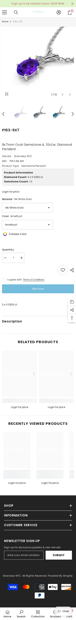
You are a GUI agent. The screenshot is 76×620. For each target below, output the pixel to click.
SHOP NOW (57, 3)
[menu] (4, 12)
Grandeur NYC (23, 156)
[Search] (16, 12)
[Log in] (58, 12)
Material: (17, 199)
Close (72, 3)
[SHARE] (71, 270)
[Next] (70, 94)
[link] (19, 400)
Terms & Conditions (33, 279)
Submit (59, 555)
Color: (12, 216)
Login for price (10, 191)
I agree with (14, 279)
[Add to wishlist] (63, 270)
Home (5, 21)
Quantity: (8, 249)
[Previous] (62, 94)
